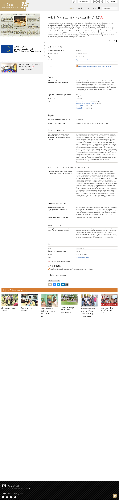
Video (87, 8)
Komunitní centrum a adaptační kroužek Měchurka (29, 65)
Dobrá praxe (10, 6)
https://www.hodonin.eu (82, 257)
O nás (94, 8)
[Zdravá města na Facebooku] (3, 497)
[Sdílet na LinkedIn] (62, 284)
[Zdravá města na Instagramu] (11, 497)
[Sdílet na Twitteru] (58, 284)
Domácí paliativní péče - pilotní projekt (68, 308)
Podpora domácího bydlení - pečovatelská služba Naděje (48, 311)
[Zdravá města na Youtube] (15, 497)
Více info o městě (110, 41)
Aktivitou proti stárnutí (8, 308)
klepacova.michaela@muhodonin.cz (86, 60)
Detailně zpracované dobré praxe (60, 261)
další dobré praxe (60, 275)
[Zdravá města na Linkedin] (7, 497)
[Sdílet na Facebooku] (54, 284)
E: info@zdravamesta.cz (30, 489)
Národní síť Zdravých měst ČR (15, 486)
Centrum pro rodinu (27, 308)
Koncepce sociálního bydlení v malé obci (107, 309)
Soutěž (80, 8)
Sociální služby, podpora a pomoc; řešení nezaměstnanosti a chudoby (95, 67)
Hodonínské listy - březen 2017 (84, 102)
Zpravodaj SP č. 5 (80, 108)
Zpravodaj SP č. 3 (80, 107)
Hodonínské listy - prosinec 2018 (85, 103)
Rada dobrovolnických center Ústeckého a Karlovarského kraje (88, 311)
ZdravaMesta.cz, (6, 489)
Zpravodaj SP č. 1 (80, 105)
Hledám (71, 8)
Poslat (50, 284)
